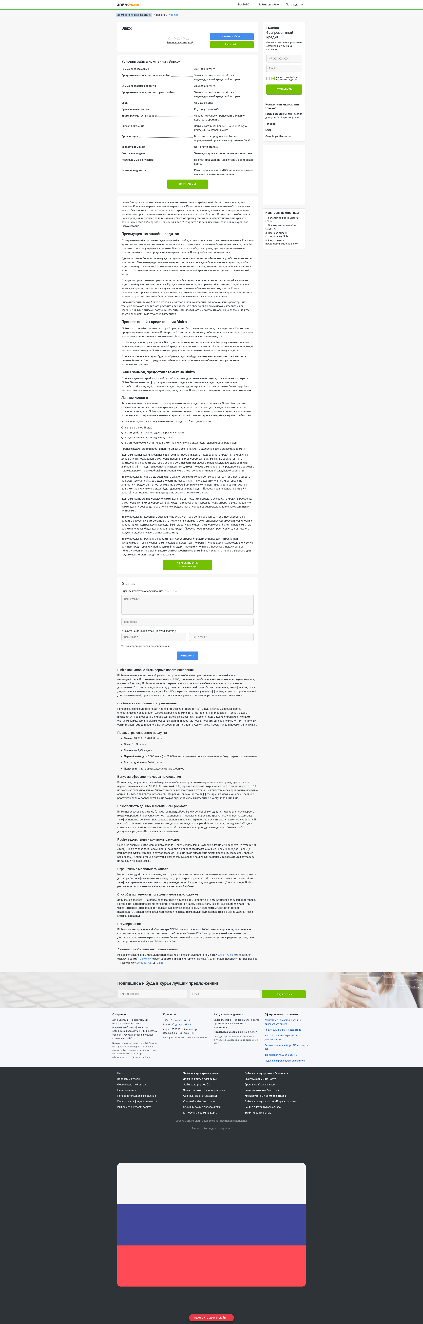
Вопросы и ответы (128, 1078)
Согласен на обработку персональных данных (287, 78)
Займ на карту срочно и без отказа (266, 1073)
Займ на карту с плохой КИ (200, 1078)
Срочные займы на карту (260, 1084)
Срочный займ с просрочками (202, 1107)
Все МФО (243, 4)
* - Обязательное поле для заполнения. (145, 646)
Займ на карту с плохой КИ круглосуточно (271, 1101)
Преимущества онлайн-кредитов (280, 227)
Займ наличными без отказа (262, 1090)
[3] (171, 591)
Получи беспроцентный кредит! (279, 32)
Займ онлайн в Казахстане (134, 14)
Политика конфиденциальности (137, 1101)
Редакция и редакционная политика (285, 1060)
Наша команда (126, 1090)
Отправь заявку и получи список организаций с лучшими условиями (284, 46)
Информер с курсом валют (134, 1107)
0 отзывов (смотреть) (180, 42)
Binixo (174, 14)
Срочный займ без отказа (199, 1101)
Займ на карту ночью (258, 1112)
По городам (293, 4)
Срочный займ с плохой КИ (200, 1095)
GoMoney (145, 958)
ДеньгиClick (225, 954)
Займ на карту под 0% (196, 1084)
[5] (176, 591)
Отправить (187, 655)
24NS (160, 962)
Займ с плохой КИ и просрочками (204, 1090)
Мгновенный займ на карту (200, 1112)
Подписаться (284, 994)
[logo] (130, 4)
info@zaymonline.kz (182, 1024)
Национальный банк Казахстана (283, 1029)
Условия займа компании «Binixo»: (282, 219)
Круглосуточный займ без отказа (265, 1095)
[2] (168, 591)
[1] (165, 591)
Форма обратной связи (131, 1084)
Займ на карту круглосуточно (201, 1073)
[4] (173, 591)
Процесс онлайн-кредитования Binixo (277, 234)
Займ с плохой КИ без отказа (263, 1107)
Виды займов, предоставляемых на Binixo (281, 242)
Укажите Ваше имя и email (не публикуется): (148, 630)
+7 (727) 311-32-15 (179, 1019)
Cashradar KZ (143, 962)
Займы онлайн (267, 4)
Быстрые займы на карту (260, 1078)
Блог (120, 1073)
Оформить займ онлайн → (211, 1317)
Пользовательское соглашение (136, 1095)
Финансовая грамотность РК (281, 1054)
